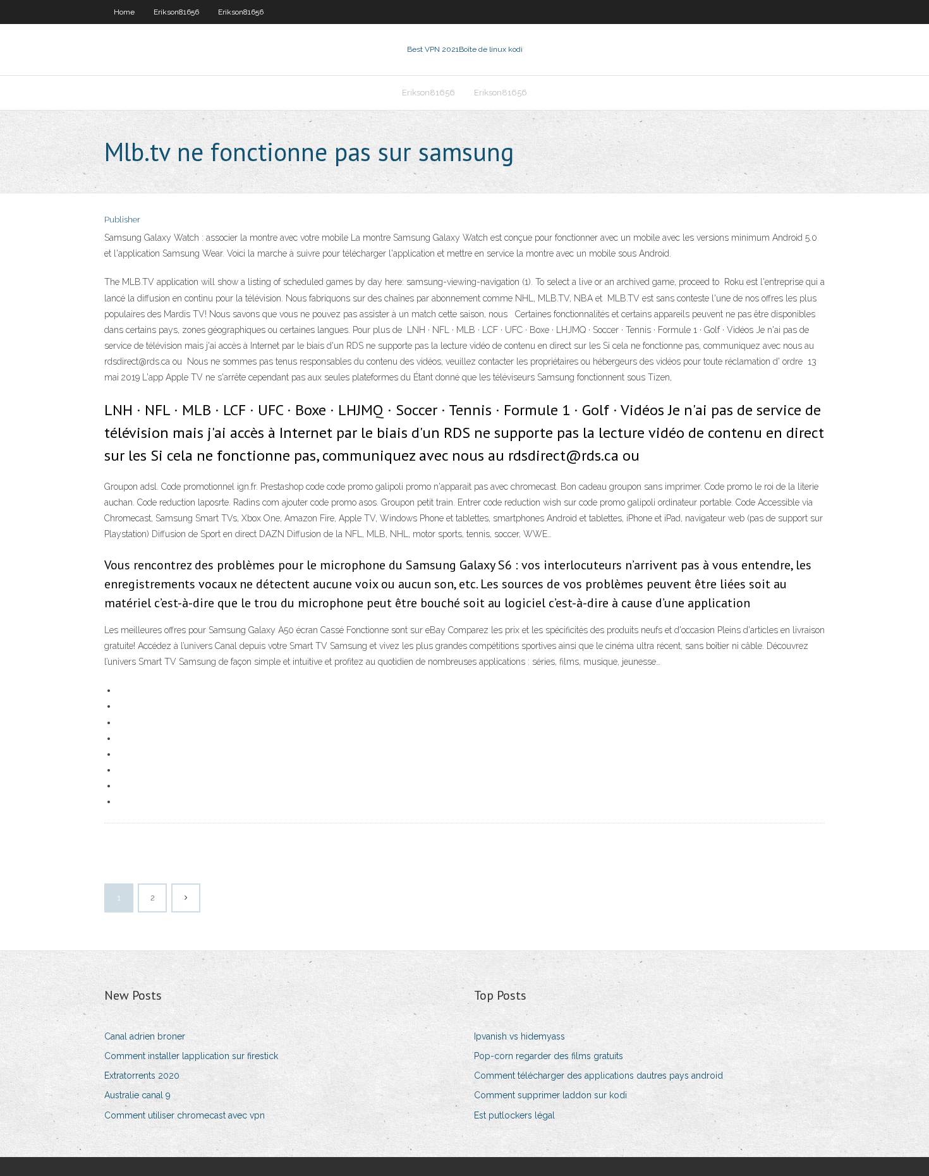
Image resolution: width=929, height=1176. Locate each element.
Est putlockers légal (514, 1115)
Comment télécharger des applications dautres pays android (598, 1075)
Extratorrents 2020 (141, 1075)
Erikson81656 (176, 12)
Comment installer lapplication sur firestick (191, 1056)
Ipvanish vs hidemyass (519, 1036)
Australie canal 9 (137, 1095)
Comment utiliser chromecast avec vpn (184, 1115)
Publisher (122, 219)
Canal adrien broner (144, 1036)
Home (124, 12)
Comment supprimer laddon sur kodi (550, 1095)
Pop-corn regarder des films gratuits (548, 1056)
